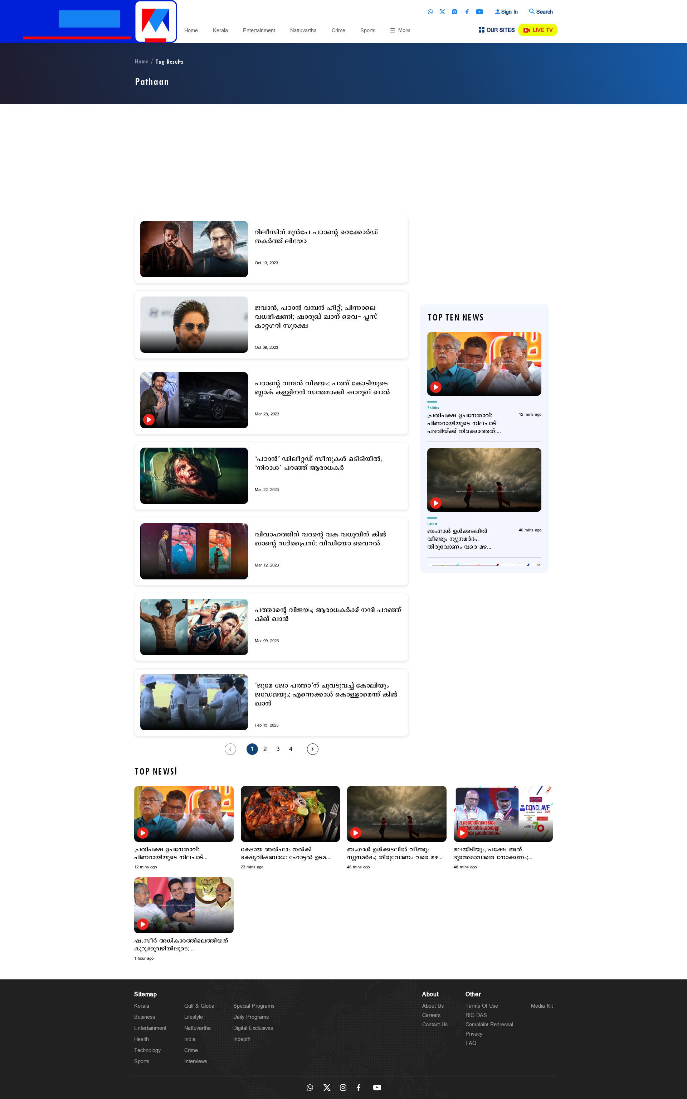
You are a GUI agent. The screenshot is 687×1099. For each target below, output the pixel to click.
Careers (431, 1015)
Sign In (509, 12)
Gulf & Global (199, 1006)
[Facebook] (467, 12)
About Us (433, 1006)
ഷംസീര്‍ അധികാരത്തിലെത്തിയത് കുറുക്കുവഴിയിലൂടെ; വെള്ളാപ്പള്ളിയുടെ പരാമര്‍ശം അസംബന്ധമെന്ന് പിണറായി (181, 945)
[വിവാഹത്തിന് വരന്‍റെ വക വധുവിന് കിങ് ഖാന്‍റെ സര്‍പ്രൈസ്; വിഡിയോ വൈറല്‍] (194, 551)
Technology (147, 1050)
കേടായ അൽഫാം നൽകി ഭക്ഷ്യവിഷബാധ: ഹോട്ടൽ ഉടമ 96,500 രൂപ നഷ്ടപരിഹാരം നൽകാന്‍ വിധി (283, 854)
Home (191, 30)
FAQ (471, 1043)
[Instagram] (455, 12)
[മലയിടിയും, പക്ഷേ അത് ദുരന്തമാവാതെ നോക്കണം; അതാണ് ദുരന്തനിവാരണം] (503, 814)
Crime (338, 30)
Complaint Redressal (489, 1024)
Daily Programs (251, 1017)
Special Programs (253, 1006)
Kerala (220, 30)
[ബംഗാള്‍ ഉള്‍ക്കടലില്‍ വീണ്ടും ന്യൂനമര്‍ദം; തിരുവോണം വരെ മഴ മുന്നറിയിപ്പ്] (484, 480)
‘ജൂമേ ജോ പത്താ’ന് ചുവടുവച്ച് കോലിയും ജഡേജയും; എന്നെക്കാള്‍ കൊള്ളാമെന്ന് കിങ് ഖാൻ (326, 694)
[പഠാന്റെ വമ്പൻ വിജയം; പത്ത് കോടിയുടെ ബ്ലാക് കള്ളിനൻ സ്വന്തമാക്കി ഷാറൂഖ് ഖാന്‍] (194, 400)
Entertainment (259, 30)
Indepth (241, 1039)
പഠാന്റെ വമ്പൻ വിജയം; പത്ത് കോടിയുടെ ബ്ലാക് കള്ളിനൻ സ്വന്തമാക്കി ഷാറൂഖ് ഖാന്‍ (322, 388)
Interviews (195, 1061)
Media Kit (542, 1006)
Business (144, 1017)
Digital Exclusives (253, 1028)
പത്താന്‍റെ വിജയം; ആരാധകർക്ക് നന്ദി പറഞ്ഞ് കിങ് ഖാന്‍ (328, 615)
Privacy (474, 1034)
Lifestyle (193, 1017)
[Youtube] (479, 12)
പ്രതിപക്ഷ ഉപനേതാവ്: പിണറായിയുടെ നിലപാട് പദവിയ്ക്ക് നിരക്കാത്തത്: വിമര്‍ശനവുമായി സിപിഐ (464, 423)
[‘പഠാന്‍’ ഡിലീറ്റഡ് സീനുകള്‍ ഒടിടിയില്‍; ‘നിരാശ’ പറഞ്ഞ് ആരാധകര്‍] (194, 476)
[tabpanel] (184, 828)
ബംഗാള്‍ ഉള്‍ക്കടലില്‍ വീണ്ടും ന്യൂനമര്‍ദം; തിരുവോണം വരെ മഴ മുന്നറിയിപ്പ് (457, 539)
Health (141, 1039)
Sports (367, 30)
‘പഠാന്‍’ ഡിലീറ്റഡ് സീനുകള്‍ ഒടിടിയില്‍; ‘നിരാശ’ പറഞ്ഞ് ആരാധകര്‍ (318, 464)
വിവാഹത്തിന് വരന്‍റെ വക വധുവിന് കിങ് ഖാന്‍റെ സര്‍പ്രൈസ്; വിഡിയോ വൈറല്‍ (320, 539)
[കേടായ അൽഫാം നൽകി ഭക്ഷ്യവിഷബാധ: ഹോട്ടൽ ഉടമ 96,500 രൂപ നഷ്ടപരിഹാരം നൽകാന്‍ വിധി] (290, 814)
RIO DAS (476, 1015)
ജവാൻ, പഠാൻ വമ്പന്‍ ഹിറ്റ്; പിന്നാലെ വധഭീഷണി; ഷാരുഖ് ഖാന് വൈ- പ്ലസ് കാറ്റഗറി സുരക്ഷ (316, 317)
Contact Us (435, 1024)
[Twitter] (442, 12)
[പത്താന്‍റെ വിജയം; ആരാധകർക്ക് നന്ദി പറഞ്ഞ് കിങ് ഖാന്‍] (194, 627)
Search (544, 12)
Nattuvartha (303, 30)
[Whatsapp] (430, 12)
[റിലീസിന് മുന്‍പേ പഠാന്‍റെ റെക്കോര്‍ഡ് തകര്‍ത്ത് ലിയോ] (194, 249)
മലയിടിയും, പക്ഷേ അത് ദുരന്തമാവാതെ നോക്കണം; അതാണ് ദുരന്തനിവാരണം (491, 854)
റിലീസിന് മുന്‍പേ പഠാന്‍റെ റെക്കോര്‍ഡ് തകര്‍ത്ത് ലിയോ (316, 237)
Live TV (543, 30)
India (189, 1039)
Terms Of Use (482, 1006)
